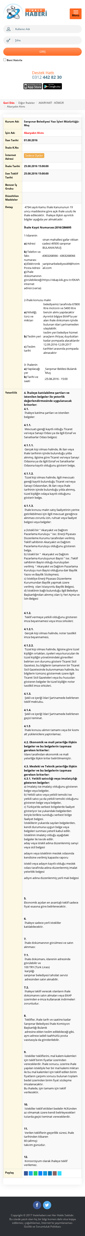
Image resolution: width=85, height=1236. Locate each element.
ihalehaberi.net (42, 1215)
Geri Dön (9, 103)
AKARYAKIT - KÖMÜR (51, 103)
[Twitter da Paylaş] (31, 1173)
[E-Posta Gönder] (55, 1173)
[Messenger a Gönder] (40, 1173)
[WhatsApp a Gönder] (35, 1173)
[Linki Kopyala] (59, 1173)
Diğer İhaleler (26, 103)
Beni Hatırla (14, 60)
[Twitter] (47, 1205)
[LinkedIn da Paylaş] (50, 1173)
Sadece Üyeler (34, 155)
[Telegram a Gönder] (45, 1173)
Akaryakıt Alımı (16, 106)
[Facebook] (37, 1205)
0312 (47, 75)
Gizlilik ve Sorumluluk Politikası (42, 1226)
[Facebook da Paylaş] (26, 1173)
